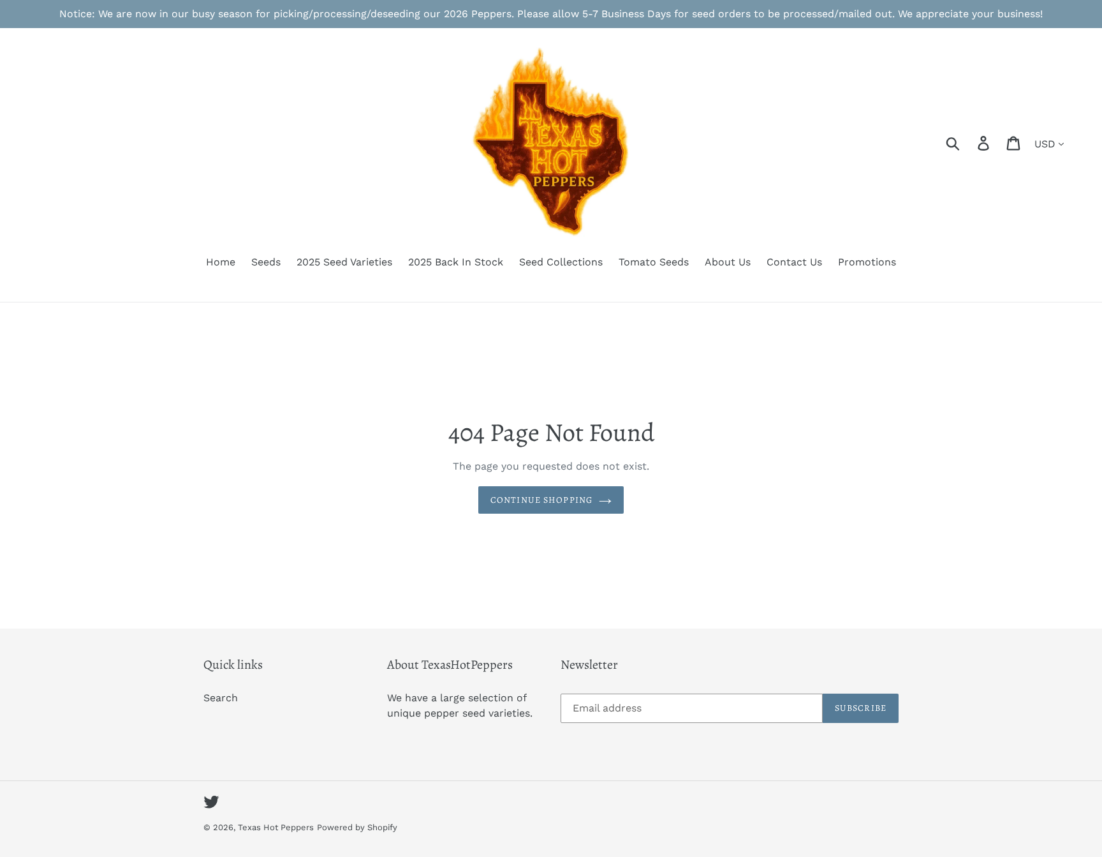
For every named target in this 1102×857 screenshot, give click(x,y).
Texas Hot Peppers (276, 827)
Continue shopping (541, 500)
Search (220, 698)
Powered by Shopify (357, 827)
